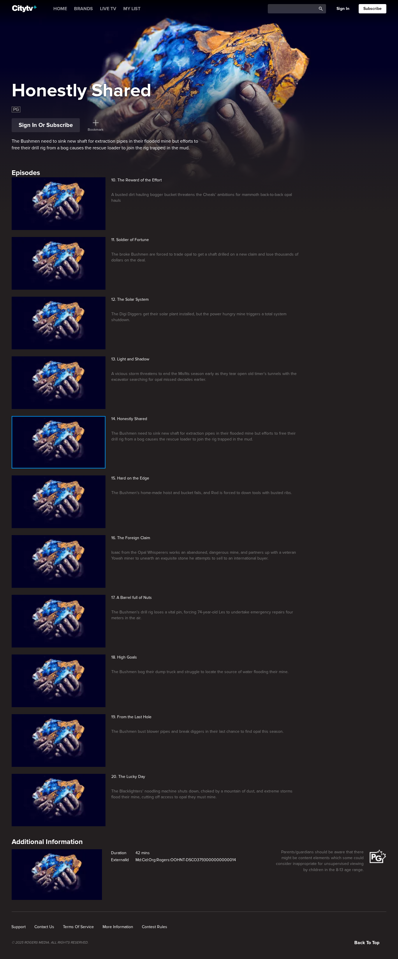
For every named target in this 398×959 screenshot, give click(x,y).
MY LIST (131, 9)
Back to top (366, 943)
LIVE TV (108, 9)
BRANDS (83, 9)
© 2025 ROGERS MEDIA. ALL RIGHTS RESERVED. (50, 943)
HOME (60, 9)
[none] (18, 927)
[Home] (24, 8)
